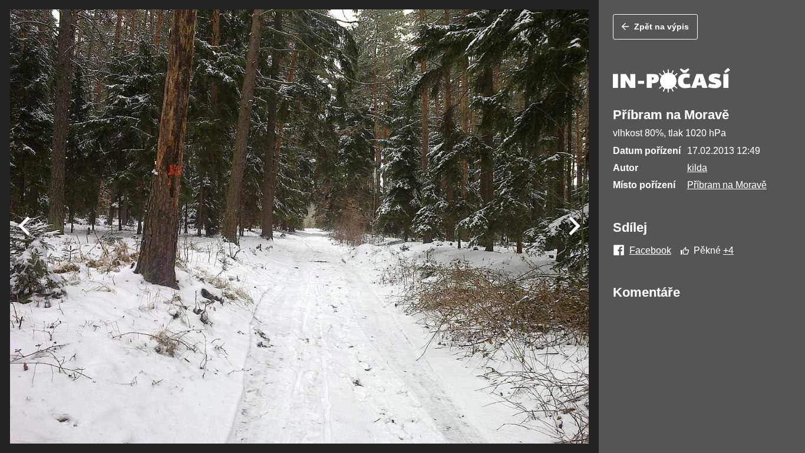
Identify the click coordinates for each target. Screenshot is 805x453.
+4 (728, 250)
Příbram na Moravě (727, 185)
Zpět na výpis (661, 26)
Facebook (650, 250)
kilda (697, 168)
